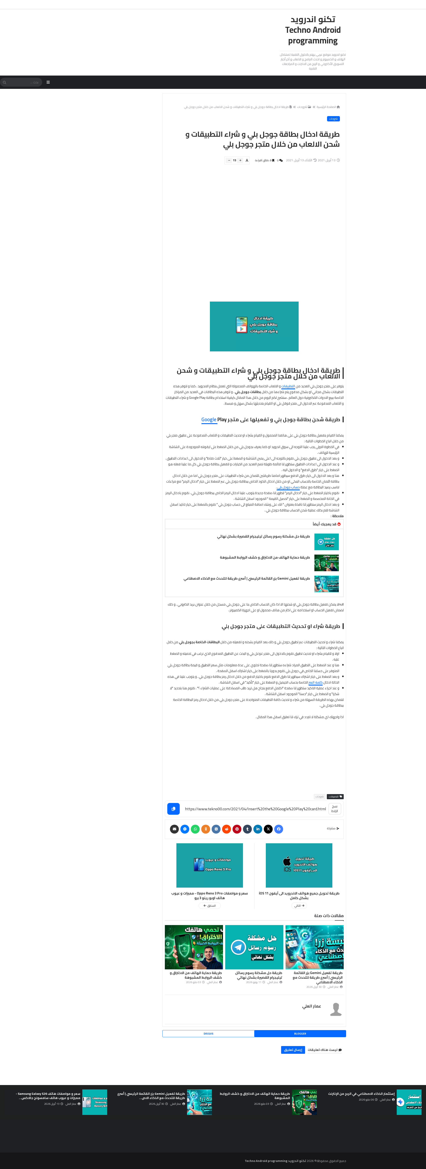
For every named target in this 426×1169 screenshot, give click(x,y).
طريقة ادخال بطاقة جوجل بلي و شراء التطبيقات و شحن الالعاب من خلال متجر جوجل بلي (236, 106)
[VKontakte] (216, 829)
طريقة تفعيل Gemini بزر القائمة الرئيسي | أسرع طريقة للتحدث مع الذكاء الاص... (151, 1096)
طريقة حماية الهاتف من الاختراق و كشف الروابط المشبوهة (265, 557)
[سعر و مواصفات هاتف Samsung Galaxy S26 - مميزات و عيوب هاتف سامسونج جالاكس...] (94, 1102)
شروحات (302, 106)
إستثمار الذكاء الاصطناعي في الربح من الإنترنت (361, 1094)
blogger (300, 1033)
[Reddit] (226, 829)
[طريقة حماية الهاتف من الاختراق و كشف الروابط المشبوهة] (326, 563)
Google (209, 419)
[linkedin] (257, 829)
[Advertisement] (252, 235)
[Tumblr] (247, 829)
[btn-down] (229, 160)
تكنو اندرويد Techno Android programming (313, 29)
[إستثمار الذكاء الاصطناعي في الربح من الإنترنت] (409, 1102)
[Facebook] (278, 829)
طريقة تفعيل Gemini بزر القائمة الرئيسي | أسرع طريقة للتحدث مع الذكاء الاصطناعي (246, 578)
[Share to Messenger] (184, 829)
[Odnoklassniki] (205, 829)
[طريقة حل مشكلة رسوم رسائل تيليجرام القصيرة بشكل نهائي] (326, 542)
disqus (208, 1033)
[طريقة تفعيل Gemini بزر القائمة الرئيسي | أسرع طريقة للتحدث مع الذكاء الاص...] (199, 1102)
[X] (268, 829)
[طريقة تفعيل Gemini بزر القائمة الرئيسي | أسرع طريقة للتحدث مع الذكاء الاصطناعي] (326, 584)
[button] (419, 1102)
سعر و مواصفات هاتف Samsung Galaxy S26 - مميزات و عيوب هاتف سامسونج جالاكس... (48, 1096)
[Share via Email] (174, 829)
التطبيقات (288, 386)
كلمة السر (316, 682)
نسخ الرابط (334, 808)
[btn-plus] (240, 160)
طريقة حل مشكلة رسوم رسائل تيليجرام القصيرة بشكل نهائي (263, 536)
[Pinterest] (237, 829)
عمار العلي (311, 1006)
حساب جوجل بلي (288, 487)
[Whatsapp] (195, 829)
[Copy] (173, 809)
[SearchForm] (4, 83)
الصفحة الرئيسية (326, 106)
